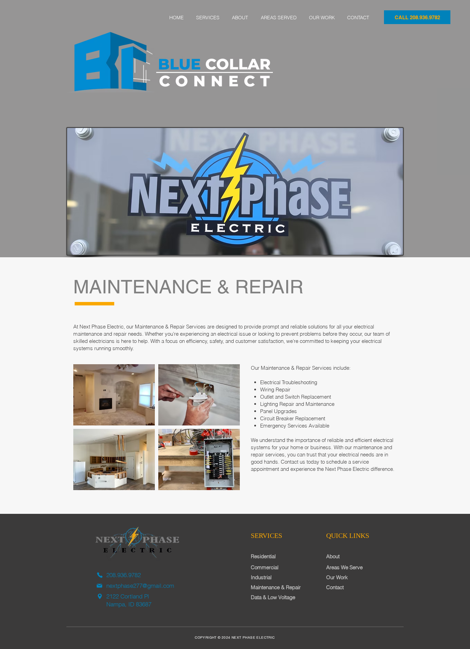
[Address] (99, 596)
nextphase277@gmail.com (140, 585)
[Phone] (99, 575)
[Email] (99, 585)
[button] (207, 17)
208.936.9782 (123, 574)
